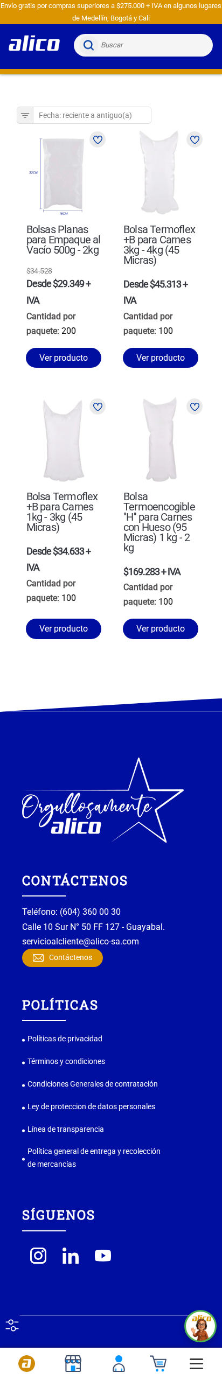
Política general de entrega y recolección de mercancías (94, 1157)
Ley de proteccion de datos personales (91, 1106)
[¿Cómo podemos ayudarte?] (200, 1326)
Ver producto (63, 358)
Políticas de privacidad (64, 1038)
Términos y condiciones (66, 1061)
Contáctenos (70, 957)
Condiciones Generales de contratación (92, 1084)
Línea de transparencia (65, 1129)
